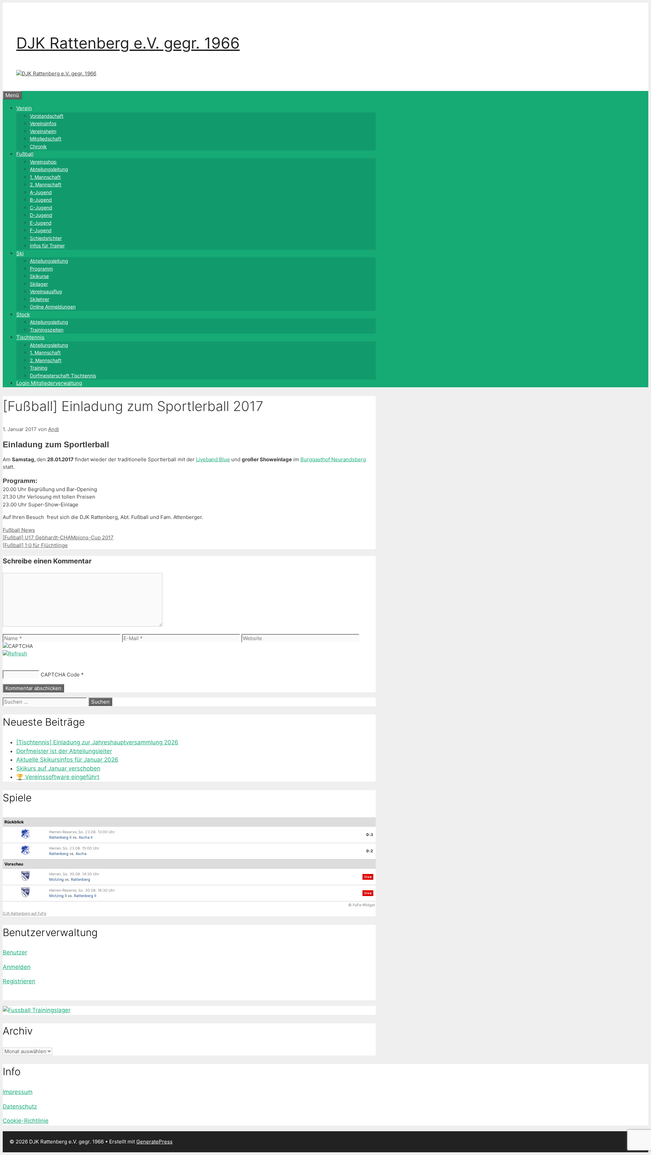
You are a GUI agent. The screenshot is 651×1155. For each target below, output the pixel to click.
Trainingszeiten (46, 330)
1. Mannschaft (45, 177)
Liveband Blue (213, 459)
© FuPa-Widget (361, 904)
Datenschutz (20, 1106)
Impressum (18, 1091)
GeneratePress (154, 1141)
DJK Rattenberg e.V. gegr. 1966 (128, 43)
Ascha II (86, 837)
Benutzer (15, 952)
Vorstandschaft (46, 116)
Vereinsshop (43, 162)
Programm (41, 269)
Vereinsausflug (46, 291)
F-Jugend (41, 230)
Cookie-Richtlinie (25, 1120)
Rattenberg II (60, 837)
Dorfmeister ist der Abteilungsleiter (64, 751)
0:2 (369, 851)
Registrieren (19, 981)
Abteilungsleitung (49, 169)
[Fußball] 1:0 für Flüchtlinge (35, 545)
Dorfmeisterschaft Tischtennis (63, 375)
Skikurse (39, 276)
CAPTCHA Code (60, 674)
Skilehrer (39, 299)
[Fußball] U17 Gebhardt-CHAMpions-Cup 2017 (58, 537)
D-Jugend (41, 215)
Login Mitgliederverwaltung (49, 383)
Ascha (81, 853)
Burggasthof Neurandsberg (333, 459)
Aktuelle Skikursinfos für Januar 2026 (67, 759)
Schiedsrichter (46, 238)
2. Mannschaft (45, 184)
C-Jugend (41, 207)
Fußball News (19, 530)
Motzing (56, 879)
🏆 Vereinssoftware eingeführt (57, 777)
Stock (23, 314)
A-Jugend (41, 192)
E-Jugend (41, 223)
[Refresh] (15, 653)
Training (38, 368)
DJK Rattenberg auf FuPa (24, 913)
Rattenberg (58, 853)
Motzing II (58, 895)
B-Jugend (41, 200)
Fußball (25, 154)
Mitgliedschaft (45, 139)
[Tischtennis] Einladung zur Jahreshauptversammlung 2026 (97, 742)
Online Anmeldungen (53, 307)
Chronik (38, 146)
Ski (20, 253)
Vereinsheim (43, 131)
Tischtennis (30, 337)
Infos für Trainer (47, 245)
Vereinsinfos (43, 123)
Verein (24, 108)
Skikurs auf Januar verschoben (58, 768)
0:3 (369, 834)
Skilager (39, 284)
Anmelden (17, 967)
